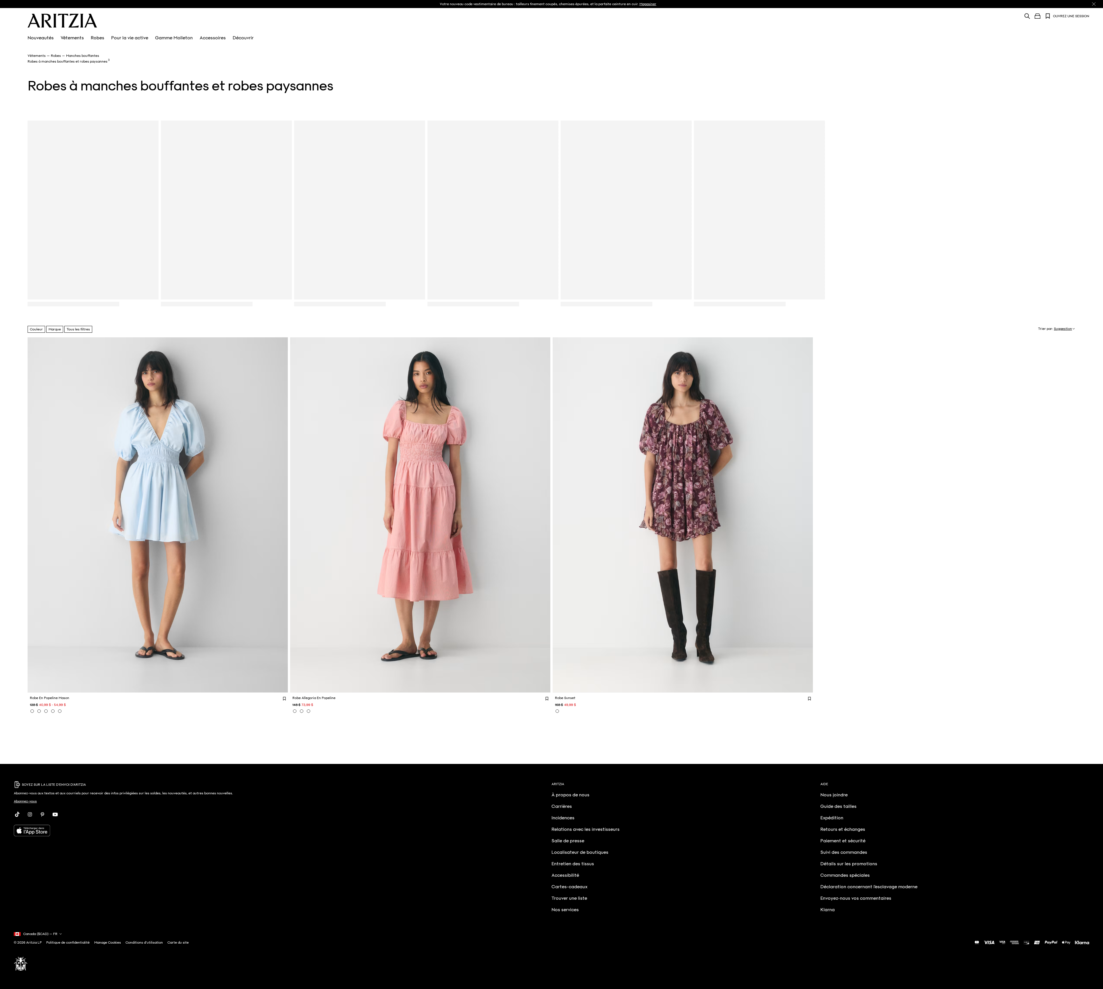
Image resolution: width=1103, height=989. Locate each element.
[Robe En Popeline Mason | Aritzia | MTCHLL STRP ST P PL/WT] (46, 711)
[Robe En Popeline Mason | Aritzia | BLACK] (52, 711)
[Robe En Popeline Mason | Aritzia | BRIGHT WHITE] (59, 711)
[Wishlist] (1048, 16)
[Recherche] (1027, 16)
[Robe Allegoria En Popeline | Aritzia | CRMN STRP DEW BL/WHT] (301, 711)
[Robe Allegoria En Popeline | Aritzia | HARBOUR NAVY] (308, 711)
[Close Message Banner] (1094, 4)
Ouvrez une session (1071, 16)
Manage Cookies (107, 942)
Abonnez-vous (25, 801)
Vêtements (72, 38)
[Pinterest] (42, 814)
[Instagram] (29, 814)
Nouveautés (41, 38)
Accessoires (213, 38)
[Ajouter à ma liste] (284, 698)
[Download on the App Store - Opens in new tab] (202, 830)
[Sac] (1037, 16)
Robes (97, 38)
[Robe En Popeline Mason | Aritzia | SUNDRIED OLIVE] (39, 711)
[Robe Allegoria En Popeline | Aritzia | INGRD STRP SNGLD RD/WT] (294, 711)
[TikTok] (17, 814)
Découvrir (243, 38)
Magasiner (647, 4)
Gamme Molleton (174, 38)
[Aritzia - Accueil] (62, 21)
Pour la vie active (129, 38)
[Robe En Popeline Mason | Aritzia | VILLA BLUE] (32, 711)
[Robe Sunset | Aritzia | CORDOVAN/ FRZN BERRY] (557, 711)
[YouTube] (55, 814)
